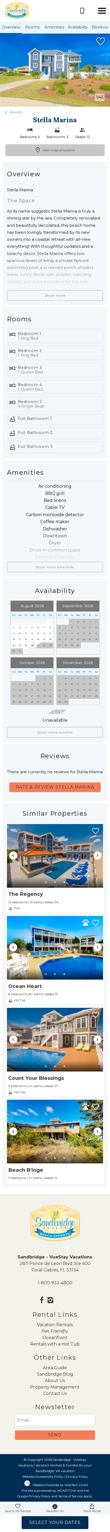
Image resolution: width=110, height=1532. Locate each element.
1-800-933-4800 (55, 1282)
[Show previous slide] (13, 855)
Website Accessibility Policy (43, 1477)
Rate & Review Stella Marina (55, 787)
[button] (102, 10)
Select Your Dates (55, 1522)
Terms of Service (70, 1496)
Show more (55, 295)
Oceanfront (55, 1337)
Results (15, 112)
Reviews (100, 27)
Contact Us (55, 1393)
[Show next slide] (97, 855)
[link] (55, 868)
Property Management (55, 1387)
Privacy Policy (77, 1477)
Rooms (32, 27)
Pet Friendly (55, 1331)
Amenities (54, 27)
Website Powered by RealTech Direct (60, 1485)
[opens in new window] (41, 1300)
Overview (11, 27)
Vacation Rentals (55, 1324)
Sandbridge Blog (55, 1374)
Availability (78, 27)
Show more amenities (55, 567)
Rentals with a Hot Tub (55, 1344)
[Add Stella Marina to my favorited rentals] (100, 41)
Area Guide (55, 1367)
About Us (55, 1380)
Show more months (55, 732)
